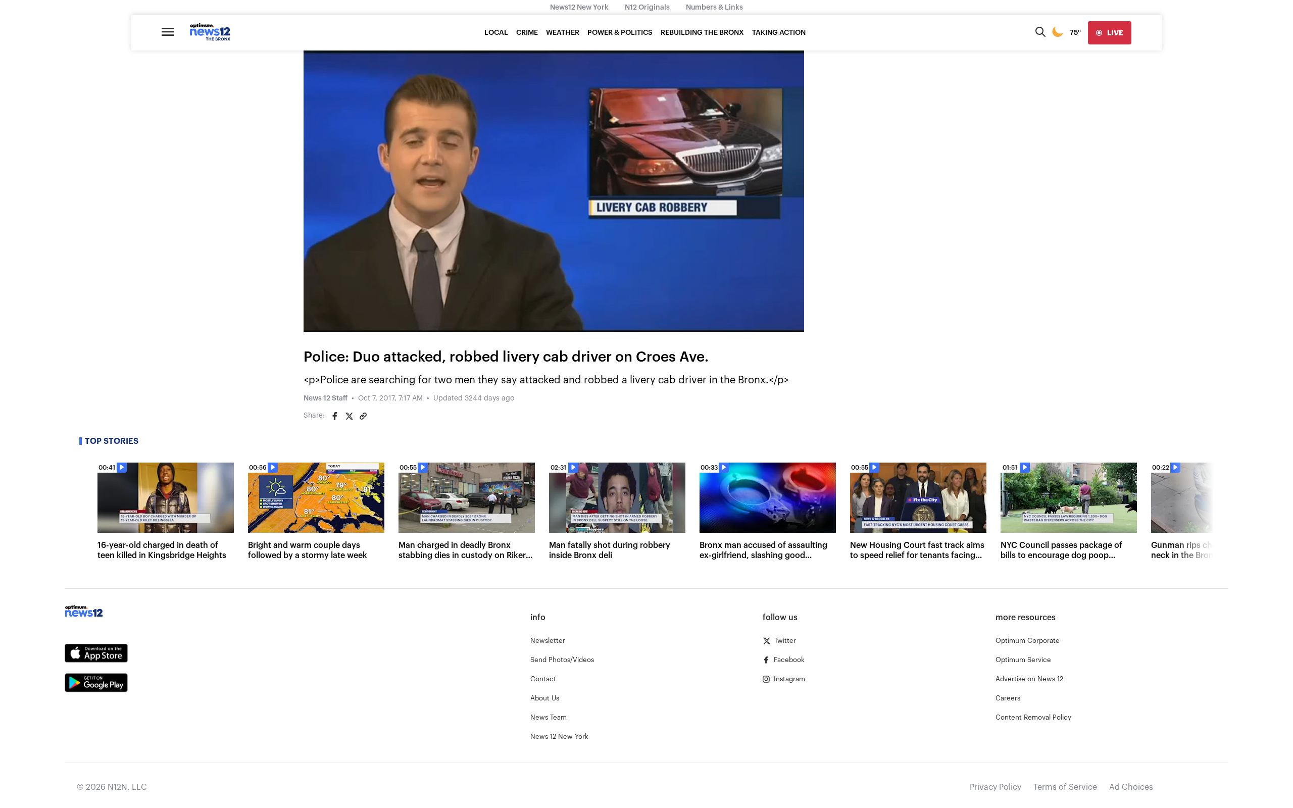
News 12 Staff (325, 398)
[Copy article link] (363, 416)
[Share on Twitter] (349, 416)
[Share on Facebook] (335, 416)
